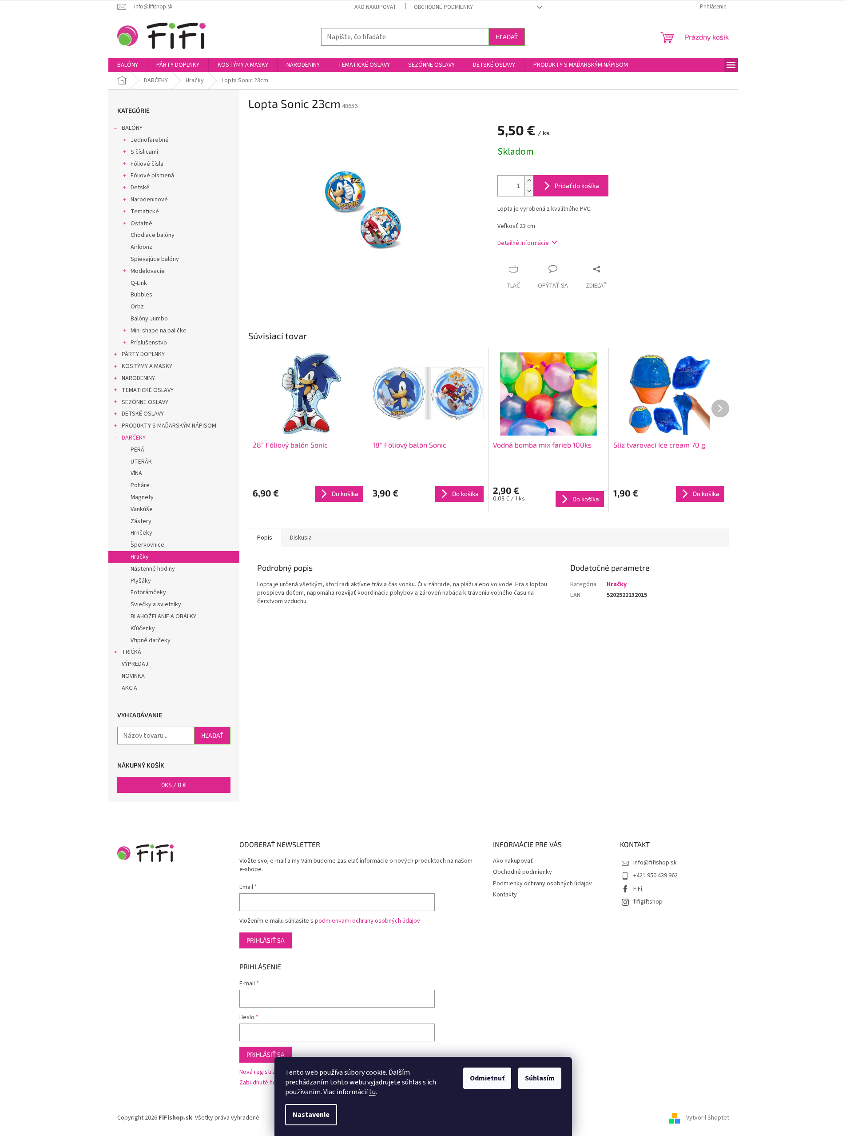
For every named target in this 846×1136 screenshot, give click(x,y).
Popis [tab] (264, 537)
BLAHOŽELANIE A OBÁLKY (163, 616)
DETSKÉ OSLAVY (143, 413)
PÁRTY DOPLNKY (143, 354)
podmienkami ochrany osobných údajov (367, 920)
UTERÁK (141, 461)
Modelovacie (148, 271)
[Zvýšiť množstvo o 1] (528, 181)
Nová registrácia (261, 1072)
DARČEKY (134, 437)
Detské (140, 187)
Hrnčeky (141, 532)
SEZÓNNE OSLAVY (145, 402)
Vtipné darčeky (151, 640)
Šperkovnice (147, 544)
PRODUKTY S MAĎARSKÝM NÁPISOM (169, 425)
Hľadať (507, 36)
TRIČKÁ (131, 652)
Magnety (142, 497)
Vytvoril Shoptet (707, 1117)
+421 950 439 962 (655, 875)
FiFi (637, 888)
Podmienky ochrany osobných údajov (542, 883)
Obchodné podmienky (443, 7)
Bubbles (141, 294)
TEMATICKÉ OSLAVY (148, 390)
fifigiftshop (648, 901)
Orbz (137, 306)
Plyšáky (141, 580)
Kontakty (505, 894)
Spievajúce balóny (155, 259)
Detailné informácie (523, 243)
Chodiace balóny (153, 235)
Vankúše (142, 509)
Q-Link (139, 283)
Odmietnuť (487, 1078)
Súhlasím (540, 1078)
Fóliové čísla (147, 164)
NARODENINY (138, 378)
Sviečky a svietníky (156, 604)
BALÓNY (132, 128)
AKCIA (129, 688)
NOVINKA (133, 676)
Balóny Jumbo (149, 318)
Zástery (141, 521)
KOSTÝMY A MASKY (147, 366)
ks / (174, 784)
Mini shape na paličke (159, 330)
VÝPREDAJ (135, 664)
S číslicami (144, 152)
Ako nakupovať (375, 7)
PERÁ (137, 449)
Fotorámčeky (148, 592)
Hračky (140, 556)
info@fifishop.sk (655, 862)
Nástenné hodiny (153, 568)
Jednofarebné (150, 140)
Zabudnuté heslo (261, 1083)
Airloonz (141, 247)
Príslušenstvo (149, 342)
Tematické (145, 211)
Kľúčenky (143, 628)
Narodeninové (149, 199)
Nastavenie (311, 1115)
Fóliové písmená (152, 175)
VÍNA (136, 473)
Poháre (140, 485)
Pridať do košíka (577, 185)
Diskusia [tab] (301, 537)
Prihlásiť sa (265, 940)
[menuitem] (127, 65)
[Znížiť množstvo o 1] (528, 191)
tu (372, 1092)
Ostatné (141, 223)
